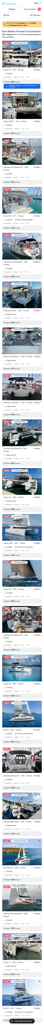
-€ (39, 3)
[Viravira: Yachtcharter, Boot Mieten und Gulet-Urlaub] (9, 3)
